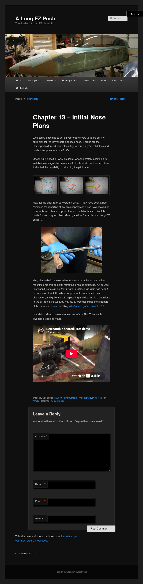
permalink (59, 400)
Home (19, 80)
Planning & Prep (70, 80)
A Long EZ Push (35, 18)
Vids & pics (118, 80)
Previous (112, 98)
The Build (51, 80)
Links (104, 80)
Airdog (36, 400)
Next (124, 98)
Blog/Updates (34, 80)
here (52, 306)
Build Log (135, 13)
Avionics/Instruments (66, 397)
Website (39, 518)
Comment (41, 436)
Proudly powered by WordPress (71, 571)
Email (40, 501)
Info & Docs (90, 80)
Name (40, 484)
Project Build (84, 397)
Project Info (98, 397)
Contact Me (22, 88)
